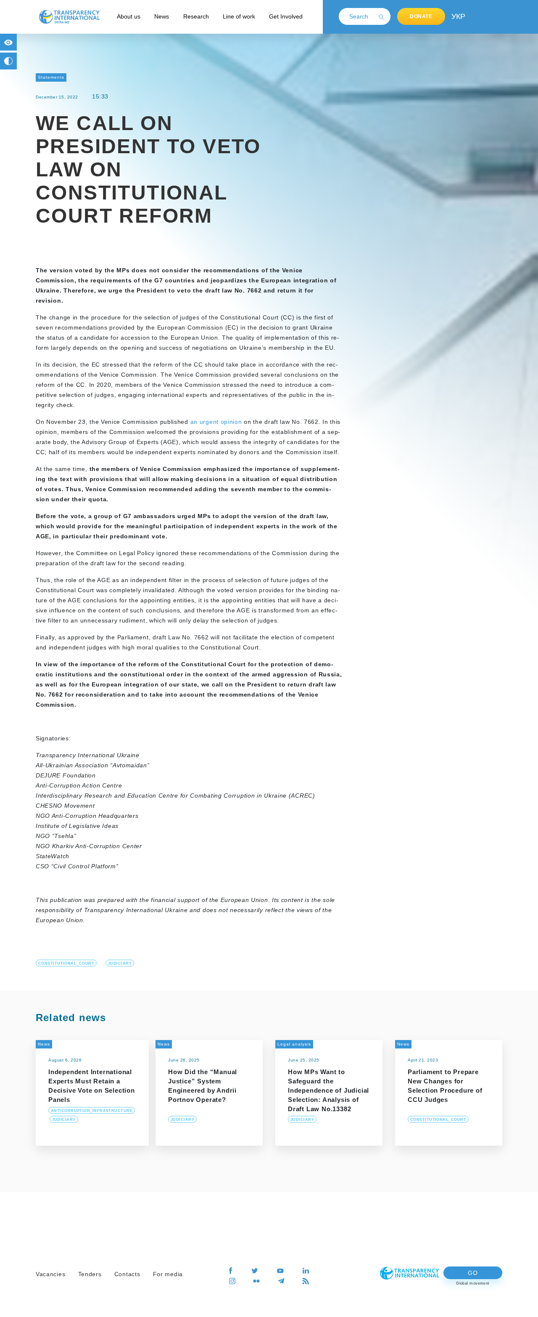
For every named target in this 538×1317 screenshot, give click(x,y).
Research (196, 16)
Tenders (90, 1274)
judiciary (120, 963)
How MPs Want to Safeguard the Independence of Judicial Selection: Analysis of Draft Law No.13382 (328, 1090)
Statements (51, 77)
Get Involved (286, 16)
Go (472, 1272)
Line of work (239, 16)
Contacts (127, 1274)
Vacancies (50, 1274)
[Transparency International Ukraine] (69, 16)
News (161, 16)
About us (128, 16)
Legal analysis (294, 1044)
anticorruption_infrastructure (91, 1111)
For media (168, 1274)
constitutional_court (66, 963)
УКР (457, 16)
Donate (421, 16)
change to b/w (8, 61)
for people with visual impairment (8, 42)
